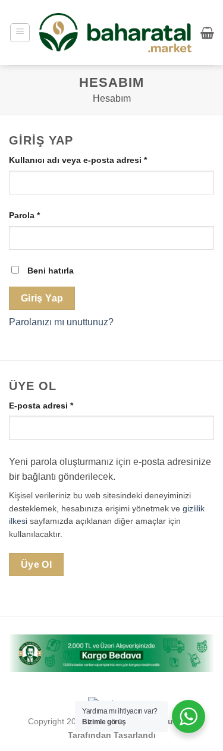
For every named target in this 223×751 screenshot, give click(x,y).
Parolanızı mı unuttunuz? (61, 322)
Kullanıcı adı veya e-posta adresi (92, 160)
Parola (38, 215)
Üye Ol (36, 565)
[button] (20, 32)
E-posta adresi (55, 405)
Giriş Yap (42, 298)
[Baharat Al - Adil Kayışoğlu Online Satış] (115, 32)
